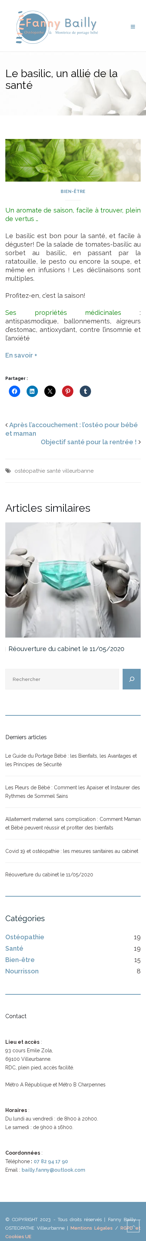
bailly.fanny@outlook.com (53, 1170)
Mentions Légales (92, 1228)
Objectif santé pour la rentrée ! (89, 442)
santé (54, 471)
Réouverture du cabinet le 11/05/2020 (66, 648)
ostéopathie (30, 471)
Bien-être (73, 191)
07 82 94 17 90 (51, 1161)
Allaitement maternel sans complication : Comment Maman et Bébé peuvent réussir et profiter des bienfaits (73, 823)
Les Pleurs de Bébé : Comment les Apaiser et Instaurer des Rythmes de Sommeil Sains (72, 792)
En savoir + (21, 355)
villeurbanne (78, 471)
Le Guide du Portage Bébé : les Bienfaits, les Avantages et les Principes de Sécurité (71, 760)
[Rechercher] (132, 679)
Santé (14, 948)
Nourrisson (22, 971)
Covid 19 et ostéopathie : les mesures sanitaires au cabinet (71, 851)
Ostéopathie (24, 937)
